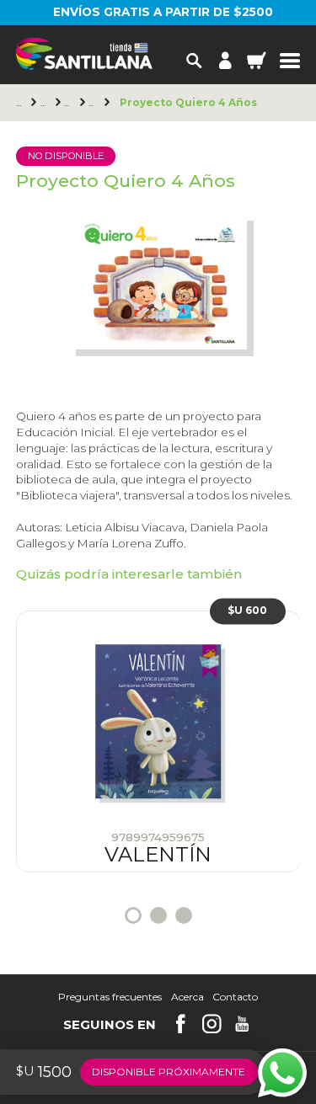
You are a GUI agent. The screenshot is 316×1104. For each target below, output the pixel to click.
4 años (93, 103)
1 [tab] (133, 915)
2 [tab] (158, 915)
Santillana (45, 103)
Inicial (69, 103)
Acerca (187, 997)
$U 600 (247, 611)
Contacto (235, 997)
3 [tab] (183, 915)
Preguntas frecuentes (110, 997)
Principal (21, 103)
